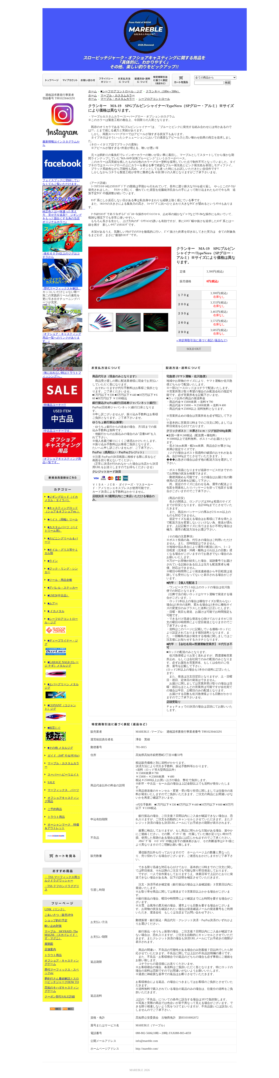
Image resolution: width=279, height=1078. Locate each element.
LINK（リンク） (55, 909)
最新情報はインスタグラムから (61, 143)
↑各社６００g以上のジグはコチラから (61, 255)
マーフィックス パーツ (63, 790)
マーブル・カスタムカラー (117, 95)
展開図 (49, 943)
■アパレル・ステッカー (63, 587)
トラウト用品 (56, 816)
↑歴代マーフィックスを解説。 (61, 288)
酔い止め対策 (53, 925)
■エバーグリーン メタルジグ (62, 686)
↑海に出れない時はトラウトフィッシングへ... (61, 374)
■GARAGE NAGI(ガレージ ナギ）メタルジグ (62, 664)
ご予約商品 (55, 809)
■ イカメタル (56, 611)
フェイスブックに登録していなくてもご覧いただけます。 (61, 182)
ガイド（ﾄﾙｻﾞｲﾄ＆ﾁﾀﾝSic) (63, 755)
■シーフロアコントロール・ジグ (61, 620)
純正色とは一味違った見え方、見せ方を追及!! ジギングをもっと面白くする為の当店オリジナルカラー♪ (63, 214)
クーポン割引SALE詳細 (60, 996)
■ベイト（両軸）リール (63, 519)
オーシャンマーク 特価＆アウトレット (62, 826)
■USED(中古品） (58, 595)
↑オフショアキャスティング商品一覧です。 (61, 460)
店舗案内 (50, 949)
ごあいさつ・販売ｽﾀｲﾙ (59, 914)
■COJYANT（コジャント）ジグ (60, 707)
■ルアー (53, 603)
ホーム (92, 91)
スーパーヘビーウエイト (63, 774)
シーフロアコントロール (154, 98)
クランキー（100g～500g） (163, 91)
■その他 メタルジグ (60, 747)
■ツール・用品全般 (60, 579)
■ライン (53, 560)
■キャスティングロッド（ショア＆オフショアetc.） (62, 510)
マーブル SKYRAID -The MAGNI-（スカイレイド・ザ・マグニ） (61, 935)
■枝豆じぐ (54, 727)
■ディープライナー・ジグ (61, 642)
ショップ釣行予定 (56, 920)
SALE (51, 782)
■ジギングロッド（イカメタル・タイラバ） (61, 498)
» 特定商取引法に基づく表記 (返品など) (201, 340)
